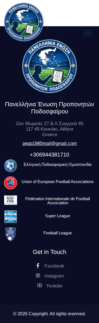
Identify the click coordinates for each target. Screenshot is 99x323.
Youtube (53, 286)
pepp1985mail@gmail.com (50, 143)
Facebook (53, 266)
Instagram (53, 276)
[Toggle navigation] (87, 33)
